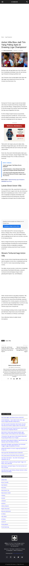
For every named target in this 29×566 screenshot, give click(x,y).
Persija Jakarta (4, 524)
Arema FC (3, 521)
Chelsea (3, 495)
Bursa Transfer (4, 482)
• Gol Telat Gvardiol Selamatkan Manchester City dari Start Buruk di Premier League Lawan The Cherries (14, 174)
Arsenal (3, 498)
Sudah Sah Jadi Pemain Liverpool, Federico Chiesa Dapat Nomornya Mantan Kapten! (7, 349)
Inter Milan (4, 516)
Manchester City (5, 490)
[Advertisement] (14, 19)
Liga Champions (8, 37)
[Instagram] (11, 379)
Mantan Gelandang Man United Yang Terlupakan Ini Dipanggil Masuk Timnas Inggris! (21, 349)
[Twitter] (17, 379)
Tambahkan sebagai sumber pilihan (12, 226)
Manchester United (5, 493)
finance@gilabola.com (18, 553)
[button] (27, 2)
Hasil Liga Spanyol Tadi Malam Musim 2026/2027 (12, 455)
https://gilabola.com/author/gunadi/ (14, 367)
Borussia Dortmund (6, 511)
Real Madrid (4, 485)
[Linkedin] (14, 379)
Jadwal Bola (4, 479)
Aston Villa (8, 340)
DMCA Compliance (18, 550)
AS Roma (3, 519)
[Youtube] (20, 379)
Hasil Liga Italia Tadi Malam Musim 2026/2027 (12, 452)
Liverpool (3, 500)
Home (2, 37)
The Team (12, 549)
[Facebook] (8, 379)
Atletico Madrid (5, 506)
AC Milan (3, 514)
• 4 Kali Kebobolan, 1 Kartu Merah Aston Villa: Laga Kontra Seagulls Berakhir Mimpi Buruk (14, 169)
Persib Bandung (5, 527)
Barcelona (3, 487)
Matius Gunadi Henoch (8, 50)
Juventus (3, 503)
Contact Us (17, 549)
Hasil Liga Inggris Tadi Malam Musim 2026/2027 (12, 417)
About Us (6, 549)
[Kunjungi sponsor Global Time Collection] (14, 132)
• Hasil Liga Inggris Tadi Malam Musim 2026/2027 (12, 166)
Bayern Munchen (5, 508)
